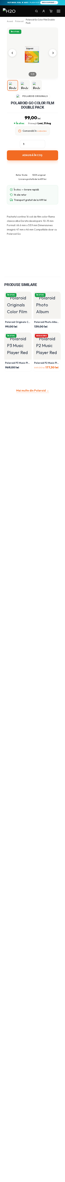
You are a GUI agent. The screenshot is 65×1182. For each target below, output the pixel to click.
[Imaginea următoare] (53, 53)
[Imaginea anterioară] (12, 53)
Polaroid (19, 21)
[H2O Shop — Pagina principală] (10, 11)
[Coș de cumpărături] (51, 11)
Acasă (10, 21)
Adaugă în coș (32, 155)
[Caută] (36, 11)
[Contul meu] (43, 11)
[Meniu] (58, 11)
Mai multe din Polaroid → (32, 390)
